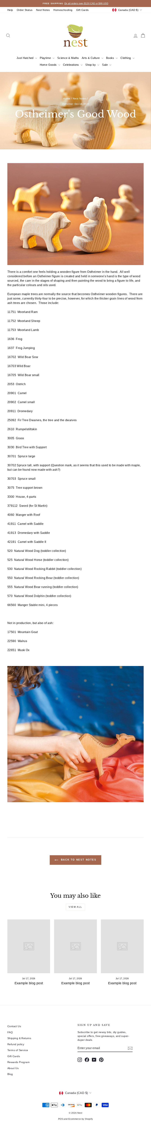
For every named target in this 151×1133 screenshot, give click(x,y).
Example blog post (29, 983)
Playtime (46, 57)
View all (75, 907)
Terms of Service (17, 1050)
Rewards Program (18, 1062)
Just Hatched (25, 57)
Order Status (25, 9)
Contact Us (14, 1026)
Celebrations (71, 64)
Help (10, 9)
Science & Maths (68, 57)
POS (60, 1119)
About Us (13, 1068)
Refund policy (15, 1044)
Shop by (90, 64)
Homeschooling (62, 9)
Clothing (126, 57)
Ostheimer (67, 104)
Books (110, 57)
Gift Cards (82, 9)
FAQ (10, 1032)
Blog (10, 1074)
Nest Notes (43, 9)
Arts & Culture (91, 57)
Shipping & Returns (19, 1038)
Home (66, 98)
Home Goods (48, 64)
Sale (105, 64)
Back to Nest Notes (78, 860)
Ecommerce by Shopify (80, 1119)
